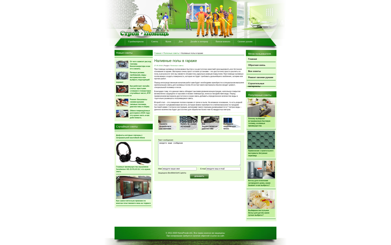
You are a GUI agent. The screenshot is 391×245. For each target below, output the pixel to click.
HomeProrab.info (185, 233)
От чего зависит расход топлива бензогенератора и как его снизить (140, 65)
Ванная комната (223, 41)
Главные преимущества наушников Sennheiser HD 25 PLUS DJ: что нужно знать (133, 169)
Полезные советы (171, 53)
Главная (252, 59)
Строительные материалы (256, 84)
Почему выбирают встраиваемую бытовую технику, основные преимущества (259, 122)
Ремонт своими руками (260, 77)
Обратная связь (256, 65)
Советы (154, 41)
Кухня (168, 41)
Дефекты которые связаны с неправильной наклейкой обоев (130, 136)
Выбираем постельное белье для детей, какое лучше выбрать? (258, 212)
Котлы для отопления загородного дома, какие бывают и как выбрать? (259, 183)
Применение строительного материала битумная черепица (260, 153)
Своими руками (245, 41)
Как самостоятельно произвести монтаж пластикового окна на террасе (133, 202)
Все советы (254, 71)
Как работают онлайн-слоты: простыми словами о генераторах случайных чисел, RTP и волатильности (133, 91)
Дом (181, 41)
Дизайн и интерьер (199, 41)
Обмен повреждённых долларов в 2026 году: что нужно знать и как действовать (140, 114)
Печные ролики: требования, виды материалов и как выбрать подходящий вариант (133, 77)
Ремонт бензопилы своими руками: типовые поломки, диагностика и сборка (139, 103)
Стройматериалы (136, 41)
